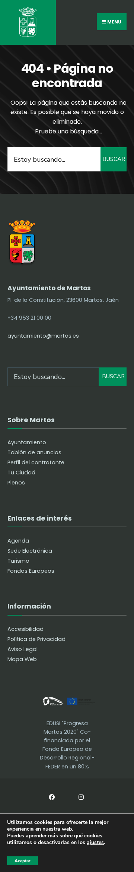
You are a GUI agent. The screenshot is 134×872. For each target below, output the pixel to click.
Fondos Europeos (30, 571)
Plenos (16, 482)
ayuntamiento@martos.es (43, 335)
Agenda (18, 540)
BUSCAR (113, 159)
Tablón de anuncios (34, 452)
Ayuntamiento (26, 442)
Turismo (18, 561)
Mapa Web (22, 659)
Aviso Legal (22, 649)
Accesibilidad (25, 629)
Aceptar (23, 861)
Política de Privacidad (36, 639)
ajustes (95, 843)
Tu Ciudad (21, 472)
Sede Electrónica (29, 551)
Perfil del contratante (35, 462)
